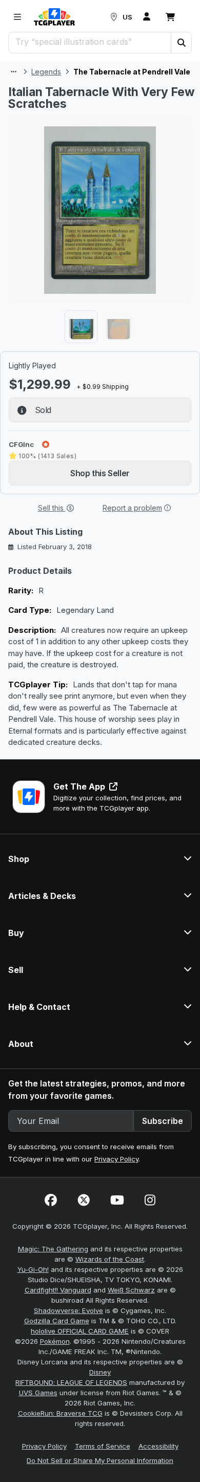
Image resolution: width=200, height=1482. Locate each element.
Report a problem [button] (132, 507)
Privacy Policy (116, 1159)
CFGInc (21, 444)
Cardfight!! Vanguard (58, 1290)
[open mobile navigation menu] (17, 17)
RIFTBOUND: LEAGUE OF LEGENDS (71, 1382)
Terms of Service (102, 1446)
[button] (181, 42)
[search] (90, 41)
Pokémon (55, 1341)
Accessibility (158, 1446)
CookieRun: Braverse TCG (60, 1413)
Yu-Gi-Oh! (33, 1269)
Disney (100, 1372)
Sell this (52, 507)
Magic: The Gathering (53, 1249)
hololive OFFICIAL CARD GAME (80, 1331)
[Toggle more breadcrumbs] (13, 72)
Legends (46, 71)
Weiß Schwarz (131, 1290)
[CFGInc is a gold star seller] (45, 444)
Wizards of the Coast (109, 1259)
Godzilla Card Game (56, 1321)
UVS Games (38, 1393)
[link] (54, 17)
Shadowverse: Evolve (68, 1310)
